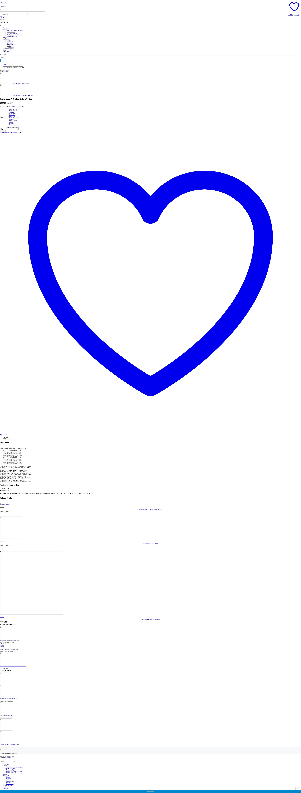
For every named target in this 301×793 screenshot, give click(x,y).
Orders (8, 40)
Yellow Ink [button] (12, 115)
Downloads (10, 41)
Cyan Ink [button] (11, 112)
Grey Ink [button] (11, 119)
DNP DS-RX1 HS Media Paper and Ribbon (9, 640)
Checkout (8, 757)
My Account (6, 39)
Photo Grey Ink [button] (13, 120)
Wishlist (9, 46)
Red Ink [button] (11, 122)
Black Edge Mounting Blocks (6, 715)
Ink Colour (3, 117)
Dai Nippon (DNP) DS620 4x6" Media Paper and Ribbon (13, 666)
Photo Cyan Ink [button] (13, 116)
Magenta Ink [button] (12, 113)
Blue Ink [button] (11, 123)
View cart (3, 757)
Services (5, 37)
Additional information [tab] (8, 439)
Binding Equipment (12, 36)
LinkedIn (11, 132)
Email (20, 132)
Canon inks (21, 106)
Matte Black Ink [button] (13, 109)
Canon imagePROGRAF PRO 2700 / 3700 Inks (150, 509)
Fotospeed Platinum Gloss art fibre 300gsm (9, 744)
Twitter (7, 132)
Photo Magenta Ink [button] (14, 117)
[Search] (27, 13)
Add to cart (3, 130)
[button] (3, 7)
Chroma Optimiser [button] (13, 124)
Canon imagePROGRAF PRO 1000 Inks (150, 619)
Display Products (11, 32)
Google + (16, 132)
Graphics (13, 106)
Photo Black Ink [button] (13, 110)
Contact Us (6, 51)
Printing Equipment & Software (15, 34)
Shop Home (6, 28)
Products (5, 29)
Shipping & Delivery (8, 48)
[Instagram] (0, 749)
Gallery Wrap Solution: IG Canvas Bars (9, 649)
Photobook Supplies (12, 33)
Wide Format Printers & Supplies (15, 30)
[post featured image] (4, 504)
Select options (150, 791)
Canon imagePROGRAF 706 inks (150, 543)
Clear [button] (18, 127)
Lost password (10, 47)
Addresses (9, 43)
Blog (4, 50)
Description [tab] (6, 437)
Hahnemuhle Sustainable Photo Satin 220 (9, 698)
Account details (11, 44)
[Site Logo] (4, 2)
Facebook (2, 132)
